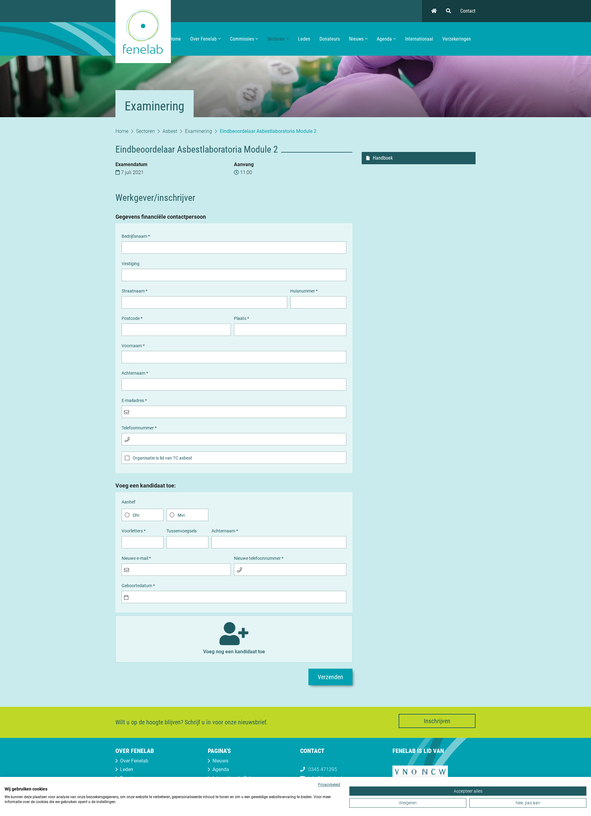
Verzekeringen (456, 39)
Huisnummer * (304, 291)
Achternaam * (135, 373)
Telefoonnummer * (139, 427)
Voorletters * (134, 530)
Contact (468, 11)
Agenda (384, 39)
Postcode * (132, 318)
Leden (304, 39)
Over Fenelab (203, 39)
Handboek (383, 158)
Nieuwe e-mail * (136, 558)
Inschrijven (437, 721)
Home (175, 39)
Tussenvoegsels (182, 530)
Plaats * (241, 318)
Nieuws (356, 39)
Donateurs (330, 39)
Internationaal (419, 39)
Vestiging (130, 263)
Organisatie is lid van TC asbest (162, 458)
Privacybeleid (329, 784)
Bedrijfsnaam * (136, 236)
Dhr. (136, 515)
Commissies (242, 39)
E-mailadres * (134, 400)
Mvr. (182, 515)
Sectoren (276, 39)
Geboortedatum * (138, 585)
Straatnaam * (134, 291)
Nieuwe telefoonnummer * (258, 558)
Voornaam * (133, 345)
